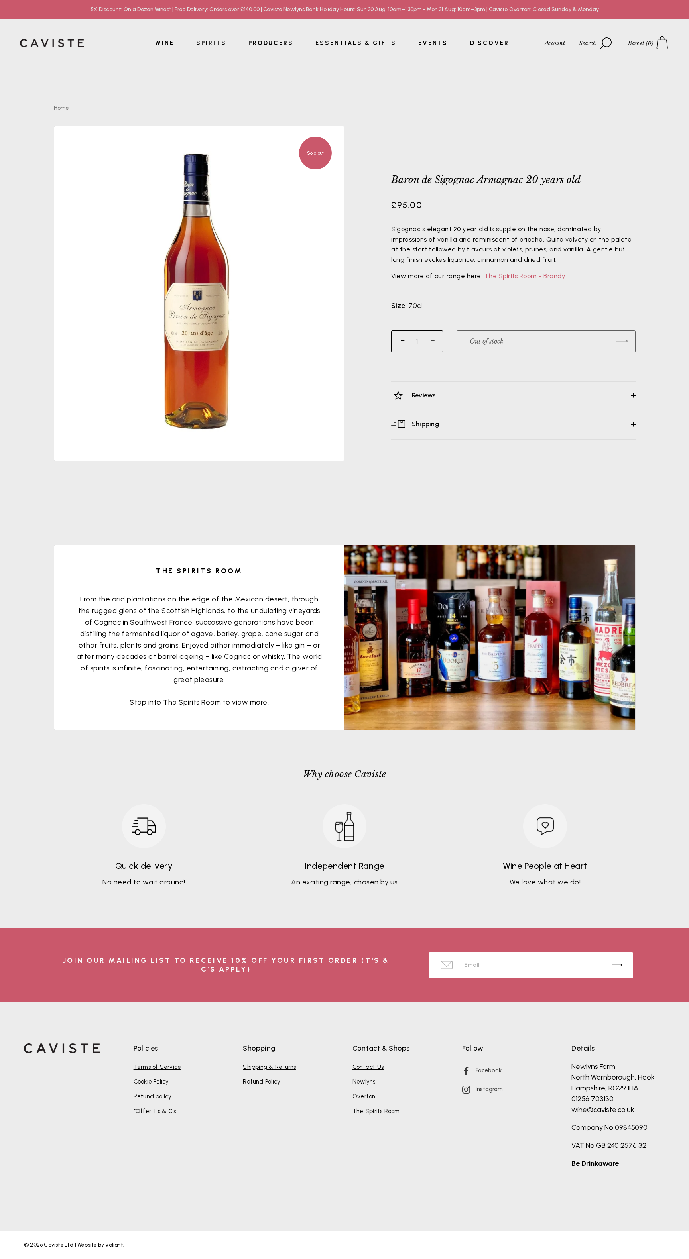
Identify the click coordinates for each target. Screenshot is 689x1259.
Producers (270, 43)
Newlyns (364, 1081)
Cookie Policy (151, 1081)
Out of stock (486, 341)
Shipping (424, 424)
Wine (164, 43)
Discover (489, 43)
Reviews (423, 395)
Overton (364, 1096)
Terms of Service (157, 1066)
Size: (399, 306)
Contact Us (368, 1066)
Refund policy (153, 1096)
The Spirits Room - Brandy (524, 276)
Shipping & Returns (269, 1066)
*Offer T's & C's (155, 1111)
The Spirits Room (376, 1111)
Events (433, 43)
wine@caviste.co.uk (602, 1109)
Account (555, 43)
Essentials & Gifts (355, 43)
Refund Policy (261, 1081)
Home (61, 107)
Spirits (211, 43)
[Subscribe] (617, 965)
